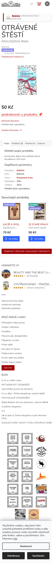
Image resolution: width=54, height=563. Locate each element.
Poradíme (6, 331)
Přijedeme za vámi (10, 340)
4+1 (3, 411)
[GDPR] (41, 501)
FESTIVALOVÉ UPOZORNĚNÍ (16, 397)
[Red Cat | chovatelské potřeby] (41, 489)
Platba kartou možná (11, 353)
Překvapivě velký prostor (13, 322)
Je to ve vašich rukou (11, 380)
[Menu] (47, 4)
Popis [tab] (6, 143)
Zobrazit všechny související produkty (27, 251)
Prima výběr (7, 344)
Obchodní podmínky (11, 308)
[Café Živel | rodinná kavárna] (41, 438)
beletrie (20, 170)
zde (15, 538)
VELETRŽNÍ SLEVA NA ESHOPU (17, 389)
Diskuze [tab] (41, 143)
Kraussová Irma (25, 177)
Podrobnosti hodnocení (13, 56)
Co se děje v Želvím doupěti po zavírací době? (23, 393)
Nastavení (26, 546)
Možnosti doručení (10, 120)
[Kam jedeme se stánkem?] (20, 514)
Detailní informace (10, 130)
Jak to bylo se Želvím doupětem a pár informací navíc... (24, 417)
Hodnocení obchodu (11, 304)
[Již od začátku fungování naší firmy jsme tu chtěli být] (12, 501)
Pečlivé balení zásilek (12, 362)
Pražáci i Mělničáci (10, 327)
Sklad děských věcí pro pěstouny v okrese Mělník (25, 402)
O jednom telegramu (11, 406)
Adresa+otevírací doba (12, 300)
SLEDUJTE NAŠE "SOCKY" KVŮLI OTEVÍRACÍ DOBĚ (27, 422)
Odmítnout (13, 555)
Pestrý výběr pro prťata (13, 357)
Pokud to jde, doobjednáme (15, 336)
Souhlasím (38, 555)
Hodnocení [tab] (30, 143)
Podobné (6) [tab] (17, 143)
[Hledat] (31, 4)
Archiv (8, 367)
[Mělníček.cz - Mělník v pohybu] (41, 476)
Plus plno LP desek (11, 349)
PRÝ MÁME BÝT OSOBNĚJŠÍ (15, 384)
